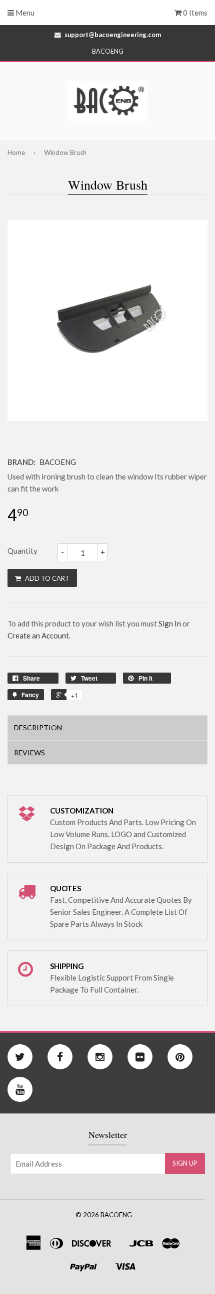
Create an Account (38, 635)
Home (16, 152)
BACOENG (58, 461)
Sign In (169, 623)
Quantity (23, 550)
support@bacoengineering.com (112, 35)
